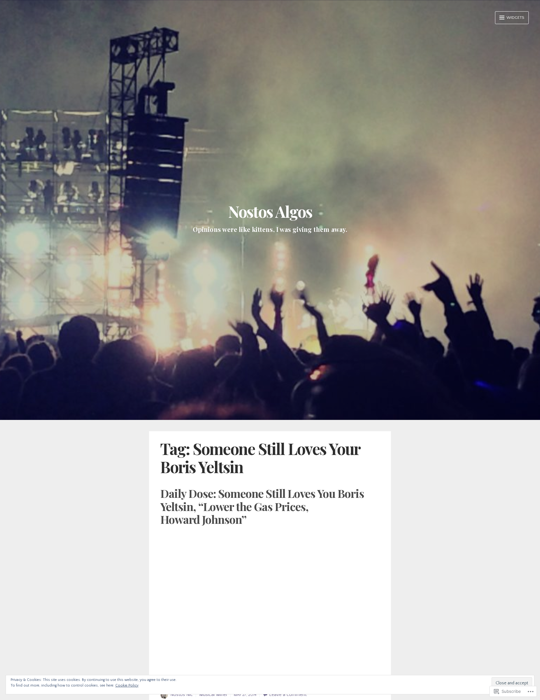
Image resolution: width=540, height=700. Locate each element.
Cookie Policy (126, 685)
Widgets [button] (515, 17)
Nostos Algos (270, 211)
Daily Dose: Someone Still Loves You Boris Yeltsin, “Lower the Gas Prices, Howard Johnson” (262, 506)
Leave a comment (288, 694)
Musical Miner (213, 694)
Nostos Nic (181, 694)
